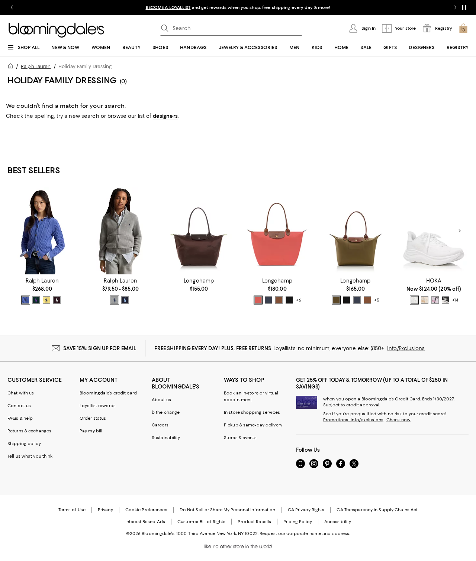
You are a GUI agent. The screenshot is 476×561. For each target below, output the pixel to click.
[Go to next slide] (455, 7)
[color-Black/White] (445, 300)
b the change (166, 412)
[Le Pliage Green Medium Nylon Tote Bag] (199, 230)
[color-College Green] (36, 300)
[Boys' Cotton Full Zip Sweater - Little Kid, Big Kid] (120, 230)
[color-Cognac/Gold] (279, 300)
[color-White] (414, 300)
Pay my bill (91, 430)
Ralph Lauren (36, 66)
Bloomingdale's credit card (108, 393)
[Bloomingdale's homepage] (11, 67)
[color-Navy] (125, 300)
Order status (93, 418)
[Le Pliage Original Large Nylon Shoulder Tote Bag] (277, 230)
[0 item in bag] (463, 28)
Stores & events (240, 437)
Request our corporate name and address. (305, 533)
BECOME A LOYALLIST (168, 7)
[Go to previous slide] (11, 7)
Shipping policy (24, 443)
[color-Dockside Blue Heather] (25, 300)
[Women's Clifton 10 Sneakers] (434, 230)
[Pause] (464, 7)
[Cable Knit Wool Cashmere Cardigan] (42, 230)
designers (165, 116)
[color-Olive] (336, 300)
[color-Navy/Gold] (268, 300)
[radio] (25, 300)
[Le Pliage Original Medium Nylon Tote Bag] (355, 230)
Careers (160, 425)
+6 (298, 300)
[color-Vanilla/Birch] (424, 300)
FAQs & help (20, 418)
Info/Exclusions (406, 348)
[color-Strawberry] (258, 300)
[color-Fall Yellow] (46, 300)
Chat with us (20, 393)
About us (161, 399)
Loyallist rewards (98, 405)
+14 (455, 300)
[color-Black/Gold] (289, 300)
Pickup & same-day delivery (253, 425)
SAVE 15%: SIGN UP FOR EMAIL (99, 348)
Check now (398, 419)
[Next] (460, 231)
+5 (376, 300)
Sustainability (166, 437)
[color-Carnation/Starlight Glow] (435, 300)
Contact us (19, 405)
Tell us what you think (29, 456)
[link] (42, 291)
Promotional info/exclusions (353, 419)
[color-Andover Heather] (114, 300)
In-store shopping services (252, 412)
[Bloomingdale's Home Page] (56, 30)
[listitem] (238, 7)
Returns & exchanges (29, 430)
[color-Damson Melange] (57, 300)
